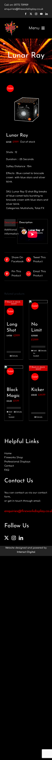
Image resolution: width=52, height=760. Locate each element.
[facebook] (26, 14)
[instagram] (36, 14)
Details (15, 356)
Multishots (26, 208)
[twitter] (31, 14)
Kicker (37, 390)
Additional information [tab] (10, 231)
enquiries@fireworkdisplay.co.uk (23, 9)
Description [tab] (10, 222)
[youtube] (41, 14)
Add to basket (35, 353)
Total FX (39, 208)
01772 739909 (21, 5)
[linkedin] (46, 14)
